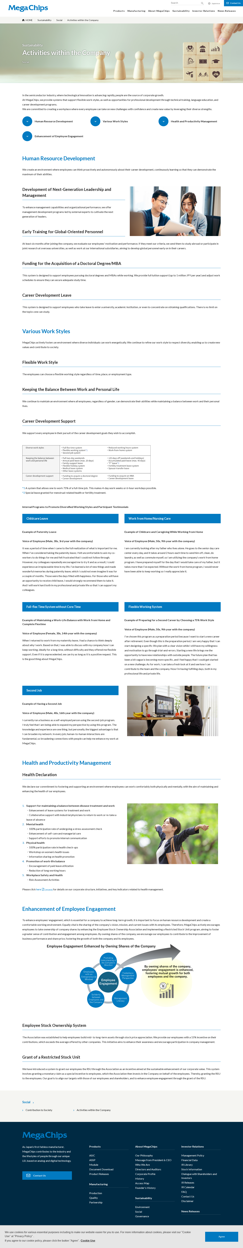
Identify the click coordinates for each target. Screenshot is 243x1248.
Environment (142, 1206)
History (139, 1178)
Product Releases (99, 1173)
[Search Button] (202, 3)
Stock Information (191, 1169)
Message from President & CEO (153, 1160)
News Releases (190, 1211)
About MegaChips (146, 1146)
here (44, 889)
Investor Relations (192, 1146)
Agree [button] (222, 1236)
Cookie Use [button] (88, 1240)
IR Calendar (188, 1187)
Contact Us (187, 1196)
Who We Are (142, 1164)
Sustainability (44, 20)
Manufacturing (98, 1184)
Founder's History (145, 1187)
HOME (29, 20)
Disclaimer (187, 1201)
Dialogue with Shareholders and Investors (199, 1175)
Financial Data (189, 1160)
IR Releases (187, 1182)
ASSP (92, 1160)
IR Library (187, 1164)
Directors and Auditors (148, 1169)
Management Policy (192, 1155)
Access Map (142, 1183)
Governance (142, 1216)
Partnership (95, 1202)
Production (95, 1193)
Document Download (101, 1169)
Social (59, 20)
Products (95, 1146)
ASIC (92, 1155)
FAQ (184, 1191)
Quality (93, 1197)
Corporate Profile (145, 1173)
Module (93, 1164)
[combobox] (187, 2)
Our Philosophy (144, 1155)
